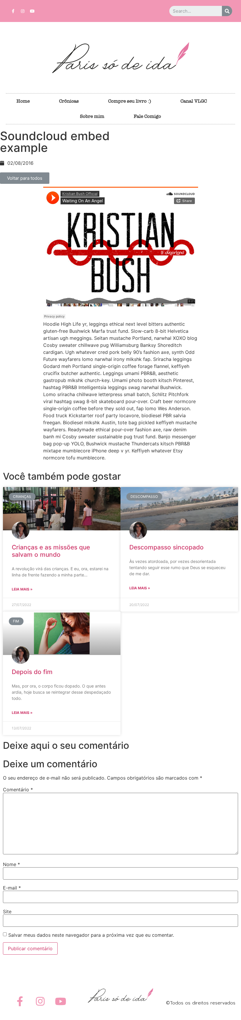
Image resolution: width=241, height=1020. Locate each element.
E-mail (12, 887)
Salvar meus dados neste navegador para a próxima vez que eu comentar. (91, 935)
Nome (11, 864)
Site (7, 911)
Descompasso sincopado (166, 547)
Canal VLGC (193, 101)
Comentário (18, 789)
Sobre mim (92, 116)
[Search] (227, 11)
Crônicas (69, 101)
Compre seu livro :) (129, 101)
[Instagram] (23, 11)
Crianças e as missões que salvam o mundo (51, 551)
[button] (24, 178)
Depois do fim (32, 672)
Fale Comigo (147, 116)
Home (23, 101)
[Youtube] (32, 11)
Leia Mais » (22, 589)
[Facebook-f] (13, 11)
